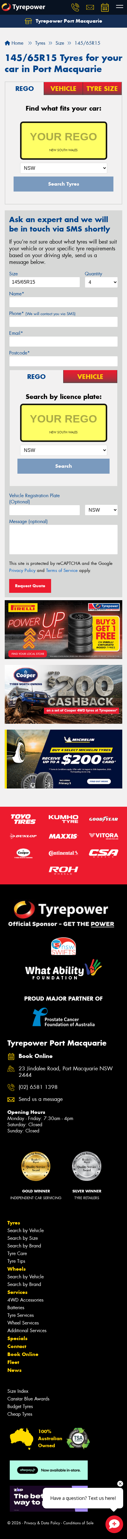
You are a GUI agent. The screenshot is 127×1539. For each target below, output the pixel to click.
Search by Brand (24, 1246)
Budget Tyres (20, 1406)
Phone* (42, 313)
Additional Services (26, 1330)
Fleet (13, 1362)
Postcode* (19, 353)
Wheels (16, 1269)
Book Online (22, 1354)
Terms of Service (62, 570)
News (14, 1370)
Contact (16, 1346)
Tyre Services (20, 1315)
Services (17, 1292)
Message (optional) (28, 521)
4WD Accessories (25, 1300)
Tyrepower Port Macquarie (68, 21)
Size (13, 274)
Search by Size (22, 1238)
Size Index (17, 1391)
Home (16, 43)
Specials (17, 1338)
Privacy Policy (22, 570)
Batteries (15, 1308)
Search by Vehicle (25, 1230)
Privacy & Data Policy (42, 1522)
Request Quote (30, 585)
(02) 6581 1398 (38, 1087)
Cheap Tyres (19, 1414)
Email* (16, 333)
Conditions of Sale (78, 1522)
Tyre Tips (16, 1261)
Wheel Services (23, 1323)
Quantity (93, 274)
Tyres (13, 1222)
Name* (16, 294)
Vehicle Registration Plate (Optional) (34, 499)
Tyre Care (17, 1253)
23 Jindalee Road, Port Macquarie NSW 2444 (66, 1072)
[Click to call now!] (75, 7)
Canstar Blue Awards (28, 1399)
